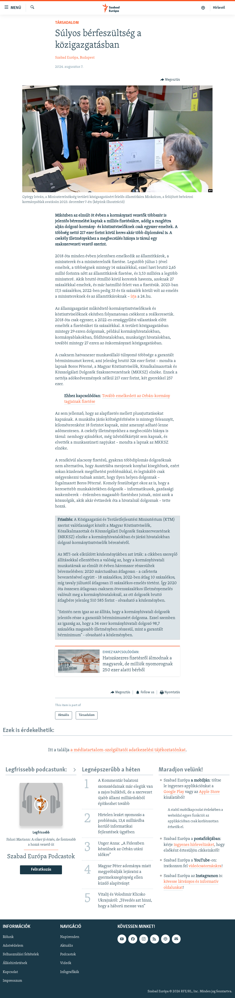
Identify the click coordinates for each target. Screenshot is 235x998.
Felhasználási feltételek (21, 954)
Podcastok (68, 954)
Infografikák (69, 972)
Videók (65, 963)
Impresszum (12, 980)
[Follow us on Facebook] (132, 939)
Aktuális (66, 946)
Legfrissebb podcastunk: (36, 770)
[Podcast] (165, 939)
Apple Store (209, 792)
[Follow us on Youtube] (122, 939)
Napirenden (69, 937)
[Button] (170, 80)
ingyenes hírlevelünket (194, 845)
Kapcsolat (10, 972)
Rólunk (8, 937)
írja (134, 297)
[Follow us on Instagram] (143, 939)
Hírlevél (219, 8)
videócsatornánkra (205, 866)
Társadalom (67, 23)
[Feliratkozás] (176, 939)
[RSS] (154, 939)
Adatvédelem (13, 946)
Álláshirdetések (15, 963)
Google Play (174, 792)
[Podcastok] (203, 8)
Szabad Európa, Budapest (75, 58)
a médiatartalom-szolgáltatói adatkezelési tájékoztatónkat (128, 750)
